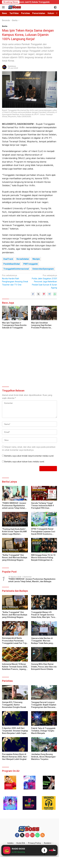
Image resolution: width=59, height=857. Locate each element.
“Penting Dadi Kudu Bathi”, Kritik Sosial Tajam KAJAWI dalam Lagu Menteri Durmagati (14, 531)
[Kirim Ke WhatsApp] (55, 294)
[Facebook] (17, 835)
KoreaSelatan (23, 259)
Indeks (10, 843)
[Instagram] (27, 835)
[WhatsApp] (37, 835)
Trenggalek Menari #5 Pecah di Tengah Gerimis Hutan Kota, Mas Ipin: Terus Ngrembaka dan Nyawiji (43, 615)
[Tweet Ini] (38, 294)
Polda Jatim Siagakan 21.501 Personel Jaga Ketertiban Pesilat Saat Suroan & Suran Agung (44, 281)
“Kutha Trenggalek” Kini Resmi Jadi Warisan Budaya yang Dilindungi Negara (14, 557)
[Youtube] (32, 835)
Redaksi (47, 843)
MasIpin (36, 259)
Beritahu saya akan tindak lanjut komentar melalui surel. (29, 456)
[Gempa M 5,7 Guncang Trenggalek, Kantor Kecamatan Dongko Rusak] (15, 692)
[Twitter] (22, 835)
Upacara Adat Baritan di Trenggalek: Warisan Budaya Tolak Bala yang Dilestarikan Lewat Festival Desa (43, 641)
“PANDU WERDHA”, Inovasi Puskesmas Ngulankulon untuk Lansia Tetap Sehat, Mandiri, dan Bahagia (14, 505)
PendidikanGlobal (11, 264)
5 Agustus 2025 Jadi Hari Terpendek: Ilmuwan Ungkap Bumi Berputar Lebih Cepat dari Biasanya (15, 730)
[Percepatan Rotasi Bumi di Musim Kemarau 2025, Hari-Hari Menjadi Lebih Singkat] (15, 744)
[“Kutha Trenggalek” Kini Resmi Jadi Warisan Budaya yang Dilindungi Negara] (15, 545)
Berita (4, 26)
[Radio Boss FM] (14, 7)
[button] (10, 782)
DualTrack (8, 259)
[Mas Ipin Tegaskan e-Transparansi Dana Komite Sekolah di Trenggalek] (15, 313)
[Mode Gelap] (55, 7)
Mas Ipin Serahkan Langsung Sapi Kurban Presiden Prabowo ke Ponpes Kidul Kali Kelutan (42, 325)
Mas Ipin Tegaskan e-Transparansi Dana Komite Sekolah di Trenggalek (14, 325)
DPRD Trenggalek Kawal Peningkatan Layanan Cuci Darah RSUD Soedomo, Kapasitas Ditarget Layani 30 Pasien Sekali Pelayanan (43, 531)
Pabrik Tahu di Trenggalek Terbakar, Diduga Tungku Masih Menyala (43, 730)
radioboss (12, 66)
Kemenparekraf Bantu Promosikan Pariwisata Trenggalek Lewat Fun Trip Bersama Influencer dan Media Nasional (14, 640)
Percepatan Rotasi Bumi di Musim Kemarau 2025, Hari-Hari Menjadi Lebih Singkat (14, 756)
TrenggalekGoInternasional (16, 269)
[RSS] (42, 835)
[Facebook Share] (33, 294)
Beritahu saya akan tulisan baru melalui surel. (24, 461)
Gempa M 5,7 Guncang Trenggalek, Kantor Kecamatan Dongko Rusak (14, 704)
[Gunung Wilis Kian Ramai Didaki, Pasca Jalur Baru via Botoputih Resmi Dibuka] (44, 654)
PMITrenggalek (30, 264)
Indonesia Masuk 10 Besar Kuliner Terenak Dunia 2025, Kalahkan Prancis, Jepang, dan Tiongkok (14, 666)
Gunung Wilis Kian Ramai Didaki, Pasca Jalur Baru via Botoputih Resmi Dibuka (44, 666)
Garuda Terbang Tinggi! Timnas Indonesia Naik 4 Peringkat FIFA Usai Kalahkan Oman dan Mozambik (42, 505)
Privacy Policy (34, 843)
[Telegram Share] (49, 294)
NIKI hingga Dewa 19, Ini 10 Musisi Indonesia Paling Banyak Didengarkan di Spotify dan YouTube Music (43, 557)
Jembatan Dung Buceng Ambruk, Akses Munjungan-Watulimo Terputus (43, 756)
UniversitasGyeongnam (43, 269)
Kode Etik (20, 843)
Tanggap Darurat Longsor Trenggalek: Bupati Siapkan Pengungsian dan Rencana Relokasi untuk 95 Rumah (43, 705)
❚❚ (44, 851)
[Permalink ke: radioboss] (4, 67)
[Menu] (4, 7)
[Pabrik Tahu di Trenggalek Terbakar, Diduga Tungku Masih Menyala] (44, 718)
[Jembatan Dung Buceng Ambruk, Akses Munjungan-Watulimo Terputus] (44, 744)
